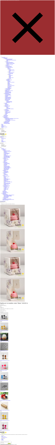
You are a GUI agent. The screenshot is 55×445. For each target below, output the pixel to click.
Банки (4, 173)
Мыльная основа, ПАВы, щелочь (7, 151)
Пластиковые (8, 80)
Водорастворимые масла (9, 101)
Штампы (5, 154)
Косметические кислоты (8, 97)
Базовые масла (6, 100)
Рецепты (2, 124)
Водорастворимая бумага (8, 91)
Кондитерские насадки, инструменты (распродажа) (8, 199)
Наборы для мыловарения (7, 157)
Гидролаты (6, 96)
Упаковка (4, 175)
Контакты (3, 126)
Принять (9, 443)
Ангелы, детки (9, 78)
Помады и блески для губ (8, 98)
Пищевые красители (6, 122)
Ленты (5, 182)
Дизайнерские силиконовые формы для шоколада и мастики (11, 118)
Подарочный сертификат (5, 192)
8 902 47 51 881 (2, 136)
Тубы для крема (5, 174)
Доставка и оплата (4, 125)
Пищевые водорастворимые (10, 62)
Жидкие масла (8, 65)
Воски (4, 161)
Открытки (5, 178)
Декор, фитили (5, 160)
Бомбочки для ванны (6, 169)
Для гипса (4, 149)
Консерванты (6, 95)
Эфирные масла (6, 155)
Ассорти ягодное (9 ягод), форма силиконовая (5, 400)
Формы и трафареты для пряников (8, 195)
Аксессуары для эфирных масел (7, 167)
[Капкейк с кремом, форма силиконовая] (4, 340)
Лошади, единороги (11, 77)
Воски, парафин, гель (7, 105)
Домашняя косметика (6, 93)
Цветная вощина (6, 158)
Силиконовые (8, 79)
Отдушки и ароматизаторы (8, 88)
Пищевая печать (6, 117)
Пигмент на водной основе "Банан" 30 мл (4, 420)
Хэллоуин (6, 111)
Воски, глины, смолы (7, 99)
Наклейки (6, 109)
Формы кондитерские (5, 194)
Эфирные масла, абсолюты (7, 166)
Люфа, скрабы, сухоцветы (8, 92)
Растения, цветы (9, 84)
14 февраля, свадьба (7, 112)
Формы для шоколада (7, 119)
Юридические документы (4, 437)
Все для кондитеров (5, 116)
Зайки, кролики (11, 75)
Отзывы (2, 140)
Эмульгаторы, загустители (7, 163)
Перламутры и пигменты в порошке (11, 63)
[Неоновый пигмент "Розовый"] (4, 369)
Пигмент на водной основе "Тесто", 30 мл (4, 360)
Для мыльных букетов (7, 89)
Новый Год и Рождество (6, 186)
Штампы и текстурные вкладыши (9, 90)
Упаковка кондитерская (5, 197)
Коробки (5, 198)
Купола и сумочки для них (7, 181)
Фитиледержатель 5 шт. (2, 390)
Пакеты (5, 177)
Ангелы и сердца (10, 86)
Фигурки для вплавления (7, 185)
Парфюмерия (4, 170)
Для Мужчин (9, 68)
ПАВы (7, 60)
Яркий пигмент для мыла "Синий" (4, 380)
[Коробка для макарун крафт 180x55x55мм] (4, 409)
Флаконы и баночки (7, 106)
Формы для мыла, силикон (7, 150)
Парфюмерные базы (6, 172)
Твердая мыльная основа (9, 59)
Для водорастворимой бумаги (11, 85)
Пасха (9, 71)
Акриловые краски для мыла (10, 64)
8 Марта (10, 70)
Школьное (9, 81)
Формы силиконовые (7, 120)
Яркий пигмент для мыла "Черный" (4, 320)
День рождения (7, 110)
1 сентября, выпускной (11, 69)
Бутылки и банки (11, 73)
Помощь (2, 127)
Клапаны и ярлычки (6, 179)
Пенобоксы (5, 180)
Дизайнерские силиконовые (10, 67)
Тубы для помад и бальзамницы (10, 108)
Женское (9, 83)
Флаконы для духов (6, 171)
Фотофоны (3, 148)
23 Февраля (6, 113)
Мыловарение (5, 58)
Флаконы (8, 107)
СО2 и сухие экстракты (7, 94)
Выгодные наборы (6, 115)
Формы (6, 103)
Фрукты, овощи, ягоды (11, 72)
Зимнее (8, 82)
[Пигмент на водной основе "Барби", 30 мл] (4, 429)
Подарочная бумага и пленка (7, 183)
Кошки (10, 76)
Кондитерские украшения (7, 123)
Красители (6, 61)
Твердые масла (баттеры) (9, 66)
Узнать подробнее (2, 443)
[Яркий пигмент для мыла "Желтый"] (4, 330)
